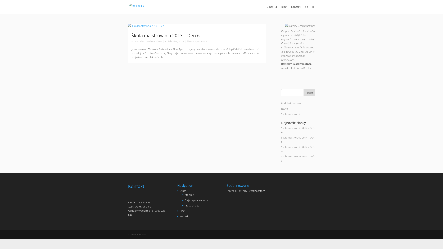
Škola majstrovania (197, 41)
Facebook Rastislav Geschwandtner (246, 190)
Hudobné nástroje (291, 103)
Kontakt (296, 7)
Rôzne (284, 108)
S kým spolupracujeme (197, 200)
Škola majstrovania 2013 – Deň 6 (166, 35)
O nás (270, 7)
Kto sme (189, 194)
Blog (284, 7)
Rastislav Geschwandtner (148, 41)
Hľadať (309, 92)
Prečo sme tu (192, 205)
